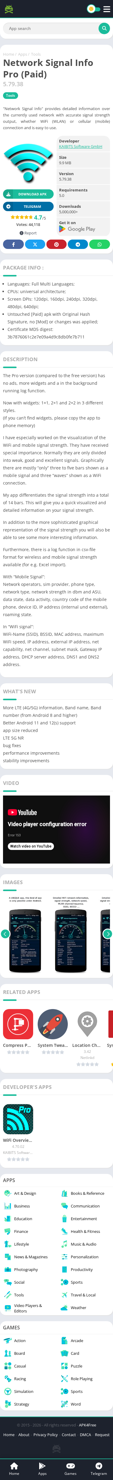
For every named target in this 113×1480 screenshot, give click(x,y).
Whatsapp (99, 244)
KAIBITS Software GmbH (80, 146)
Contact (69, 1434)
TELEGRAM (32, 206)
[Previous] (5, 934)
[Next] (107, 934)
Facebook (13, 244)
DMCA (85, 1434)
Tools (36, 54)
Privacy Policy (45, 1434)
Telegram (78, 244)
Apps (22, 54)
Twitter (35, 244)
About (24, 1434)
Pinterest (56, 244)
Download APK (32, 194)
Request (102, 1434)
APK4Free (87, 1425)
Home (8, 54)
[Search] (104, 28)
